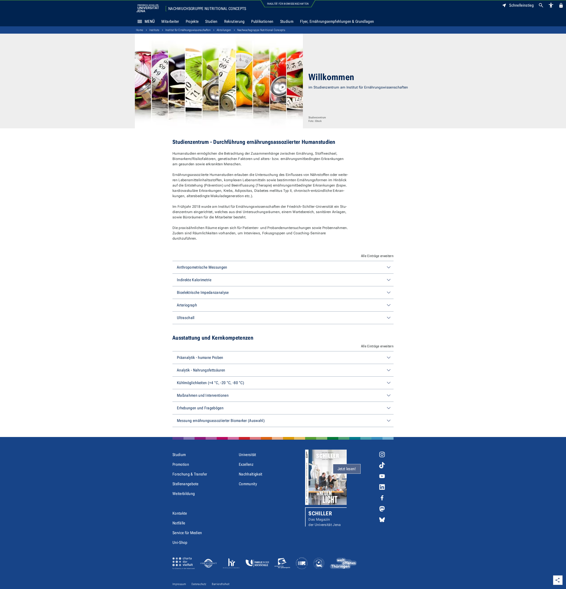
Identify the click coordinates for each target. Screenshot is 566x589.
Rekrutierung (234, 21)
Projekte (192, 21)
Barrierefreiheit (220, 584)
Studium (286, 21)
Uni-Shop (179, 542)
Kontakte (179, 513)
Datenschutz (199, 584)
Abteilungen (224, 30)
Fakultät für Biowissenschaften (288, 3)
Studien (211, 21)
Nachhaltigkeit (250, 474)
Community (248, 483)
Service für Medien (187, 532)
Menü (150, 21)
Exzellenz (246, 464)
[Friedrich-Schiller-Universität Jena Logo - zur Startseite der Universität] (147, 8)
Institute (154, 30)
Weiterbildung (183, 493)
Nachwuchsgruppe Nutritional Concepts (207, 8)
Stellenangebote (185, 483)
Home (139, 30)
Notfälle (178, 523)
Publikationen (262, 21)
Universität (247, 454)
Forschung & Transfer (189, 474)
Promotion (180, 464)
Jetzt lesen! (347, 468)
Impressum (179, 584)
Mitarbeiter (170, 21)
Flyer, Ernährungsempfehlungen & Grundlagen (337, 21)
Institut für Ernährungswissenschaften (187, 30)
